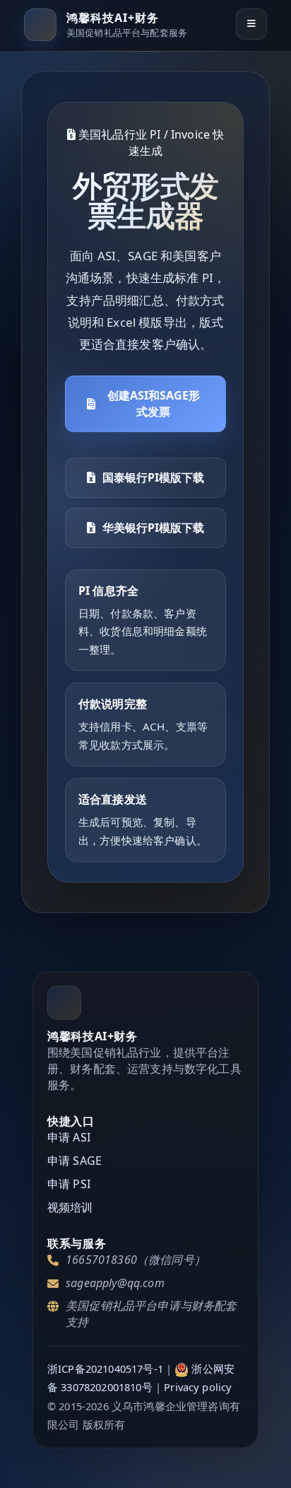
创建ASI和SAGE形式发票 (153, 403)
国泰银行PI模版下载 (153, 477)
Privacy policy (198, 1387)
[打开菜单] (251, 24)
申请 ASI (68, 1137)
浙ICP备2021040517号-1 (105, 1368)
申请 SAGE (74, 1160)
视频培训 (70, 1207)
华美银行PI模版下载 (153, 527)
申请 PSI (68, 1184)
